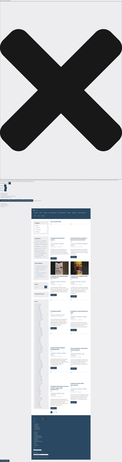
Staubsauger (40, 255)
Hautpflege (61, 243)
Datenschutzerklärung (53, 212)
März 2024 (37, 342)
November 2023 (38, 348)
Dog (39, 242)
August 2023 (38, 352)
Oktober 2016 (38, 397)
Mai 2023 (37, 356)
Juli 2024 (37, 337)
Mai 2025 (37, 324)
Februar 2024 (38, 344)
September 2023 (39, 350)
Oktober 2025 (38, 317)
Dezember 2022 (38, 362)
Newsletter (43, 215)
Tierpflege (72, 283)
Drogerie (52, 245)
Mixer (45, 248)
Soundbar (36, 255)
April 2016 (37, 404)
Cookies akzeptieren (4, 200)
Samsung (40, 251)
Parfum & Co (80, 243)
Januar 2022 (38, 377)
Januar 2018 (38, 393)
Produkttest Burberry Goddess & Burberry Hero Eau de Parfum (79, 239)
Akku (38, 240)
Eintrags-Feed (37, 426)
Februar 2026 (38, 312)
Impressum (3, 206)
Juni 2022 (37, 370)
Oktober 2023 (38, 349)
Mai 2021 (37, 388)
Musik (36, 249)
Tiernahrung (83, 281)
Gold (45, 242)
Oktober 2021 (38, 381)
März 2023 (37, 358)
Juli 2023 (37, 353)
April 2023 (37, 357)
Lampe (36, 248)
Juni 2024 (37, 338)
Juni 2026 (37, 306)
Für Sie (72, 243)
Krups (43, 246)
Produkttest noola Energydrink (41, 272)
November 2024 (38, 332)
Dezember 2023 (38, 346)
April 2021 (37, 389)
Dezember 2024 (38, 330)
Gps (46, 242)
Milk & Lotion (63, 281)
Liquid (40, 248)
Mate (43, 248)
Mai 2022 (37, 372)
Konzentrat (40, 246)
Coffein (38, 242)
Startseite (36, 212)
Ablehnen (11, 200)
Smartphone (43, 253)
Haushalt (42, 244)
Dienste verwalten (4, 194)
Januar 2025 (38, 329)
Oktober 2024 (38, 333)
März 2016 (37, 405)
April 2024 (37, 341)
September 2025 (39, 318)
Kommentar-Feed (37, 428)
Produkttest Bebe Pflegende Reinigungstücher (58, 349)
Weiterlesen (53, 258)
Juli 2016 (37, 401)
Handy (39, 244)
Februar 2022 (38, 376)
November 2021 (38, 380)
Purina (41, 249)
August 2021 (38, 384)
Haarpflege (84, 316)
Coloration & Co (73, 316)
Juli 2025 (37, 321)
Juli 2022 (37, 369)
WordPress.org (37, 429)
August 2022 (38, 368)
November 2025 (38, 316)
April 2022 (37, 373)
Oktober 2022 (38, 365)
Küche (45, 246)
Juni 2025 (37, 322)
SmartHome (39, 253)
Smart (36, 253)
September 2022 (39, 366)
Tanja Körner (60, 246)
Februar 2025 (38, 328)
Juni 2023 (37, 354)
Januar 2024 (38, 345)
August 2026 (38, 304)
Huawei (45, 244)
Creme (52, 243)
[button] (61, 90)
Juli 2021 (37, 385)
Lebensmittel (73, 355)
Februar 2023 (38, 360)
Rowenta (37, 251)
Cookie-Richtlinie (4, 203)
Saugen (43, 251)
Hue (35, 246)
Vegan (83, 353)
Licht (39, 248)
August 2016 (38, 400)
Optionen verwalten (4, 193)
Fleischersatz (73, 353)
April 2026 (37, 309)
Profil (35, 215)
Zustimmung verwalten (5, 460)
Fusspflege (53, 315)
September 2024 (39, 334)
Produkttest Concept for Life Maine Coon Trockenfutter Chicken (41, 270)
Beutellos (44, 240)
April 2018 (37, 392)
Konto (39, 215)
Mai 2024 (37, 340)
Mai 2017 (37, 396)
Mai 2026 (37, 308)
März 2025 (37, 326)
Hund (37, 246)
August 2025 (38, 320)
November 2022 (38, 364)
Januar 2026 (38, 313)
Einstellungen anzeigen (18, 200)
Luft (42, 248)
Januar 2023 (38, 361)
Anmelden (69, 212)
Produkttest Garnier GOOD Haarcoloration (77, 385)
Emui (43, 242)
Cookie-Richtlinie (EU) (62, 212)
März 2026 (37, 310)
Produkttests (56, 243)
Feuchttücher (53, 353)
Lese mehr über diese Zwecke (6, 197)
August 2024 (38, 336)
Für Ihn (75, 243)
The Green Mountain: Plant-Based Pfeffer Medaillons (79, 350)
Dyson (41, 242)
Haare (36, 244)
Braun (36, 242)
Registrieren (74, 212)
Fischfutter (73, 281)
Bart (42, 240)
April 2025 (37, 325)
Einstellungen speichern (28, 200)
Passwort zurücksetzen (82, 212)
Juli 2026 (37, 305)
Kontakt (40, 212)
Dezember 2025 (38, 314)
